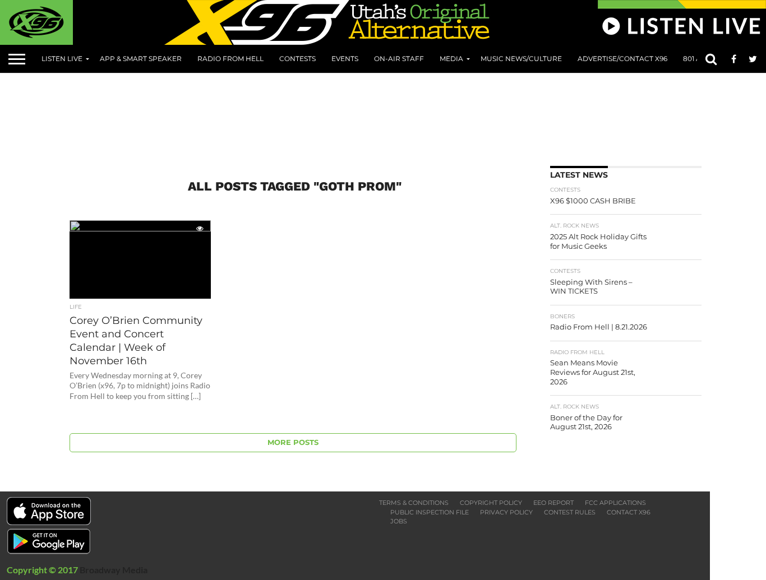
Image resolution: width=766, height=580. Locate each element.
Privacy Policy (506, 512)
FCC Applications (615, 503)
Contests (297, 58)
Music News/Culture (521, 58)
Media (451, 58)
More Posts (293, 442)
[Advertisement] (392, 115)
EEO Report (553, 503)
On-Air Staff (399, 58)
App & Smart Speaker (141, 58)
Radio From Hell (230, 58)
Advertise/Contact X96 (622, 58)
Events (344, 58)
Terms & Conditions (414, 503)
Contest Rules (570, 512)
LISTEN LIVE (61, 58)
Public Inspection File (429, 512)
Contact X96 (628, 512)
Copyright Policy (491, 503)
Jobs (398, 521)
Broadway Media (113, 569)
